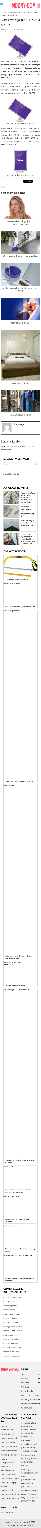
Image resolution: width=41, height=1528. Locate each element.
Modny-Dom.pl (12, 1522)
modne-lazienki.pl (10, 1318)
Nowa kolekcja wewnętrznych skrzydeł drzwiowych (18, 1191)
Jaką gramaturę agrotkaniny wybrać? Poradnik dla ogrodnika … (28, 497)
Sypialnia (25, 1387)
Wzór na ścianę (20, 383)
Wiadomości (26, 1408)
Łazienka (25, 1382)
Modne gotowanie (29, 1399)
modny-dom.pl (9, 1301)
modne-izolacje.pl (10, 1343)
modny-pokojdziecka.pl (12, 1326)
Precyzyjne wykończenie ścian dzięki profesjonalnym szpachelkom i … (28, 539)
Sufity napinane (8, 1512)
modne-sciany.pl (10, 1310)
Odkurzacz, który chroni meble (20, 256)
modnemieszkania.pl (11, 1356)
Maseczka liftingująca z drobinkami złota (20, 223)
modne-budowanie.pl (12, 1297)
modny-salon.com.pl (11, 1314)
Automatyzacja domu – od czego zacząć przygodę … (19, 957)
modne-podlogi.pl (10, 1322)
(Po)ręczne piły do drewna (16, 579)
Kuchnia (24, 1378)
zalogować (14, 446)
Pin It (3, 187)
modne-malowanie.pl (12, 1347)
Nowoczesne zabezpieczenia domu (20, 606)
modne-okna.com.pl (11, 1352)
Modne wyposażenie (16, 12)
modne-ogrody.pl (10, 1306)
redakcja (19, 30)
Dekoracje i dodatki (29, 1395)
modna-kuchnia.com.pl (12, 1331)
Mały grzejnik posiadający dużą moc (20, 289)
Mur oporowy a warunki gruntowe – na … (28, 522)
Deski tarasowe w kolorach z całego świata (20, 1250)
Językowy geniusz (21, 322)
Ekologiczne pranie (20, 415)
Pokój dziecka (27, 1391)
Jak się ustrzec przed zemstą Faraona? (17, 1220)
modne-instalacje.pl (11, 1339)
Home (3, 12)
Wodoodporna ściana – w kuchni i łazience (19, 1279)
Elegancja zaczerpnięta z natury (19, 781)
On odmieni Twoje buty (15, 985)
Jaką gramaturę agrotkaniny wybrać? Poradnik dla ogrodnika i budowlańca (29, 1430)
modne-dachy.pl (10, 1335)
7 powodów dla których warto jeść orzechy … (19, 1161)
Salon (23, 1374)
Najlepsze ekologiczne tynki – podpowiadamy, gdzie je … (28, 511)
